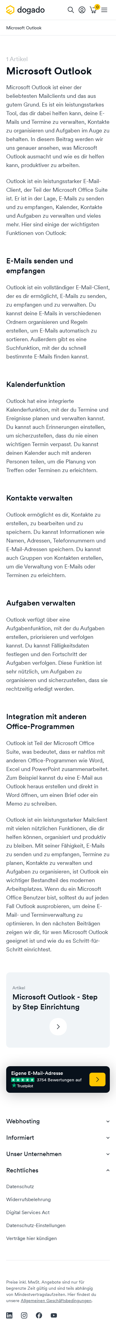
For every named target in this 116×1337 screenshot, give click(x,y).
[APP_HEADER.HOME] (26, 10)
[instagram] (24, 1315)
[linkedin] (9, 1315)
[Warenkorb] (93, 9)
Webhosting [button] (23, 1121)
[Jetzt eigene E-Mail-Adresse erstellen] (97, 1079)
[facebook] (39, 1315)
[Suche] (70, 9)
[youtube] (54, 1315)
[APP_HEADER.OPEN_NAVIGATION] (104, 9)
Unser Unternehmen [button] (34, 1154)
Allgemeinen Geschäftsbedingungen (56, 1300)
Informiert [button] (20, 1138)
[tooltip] (82, 9)
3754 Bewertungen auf (59, 1080)
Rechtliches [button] (22, 1170)
